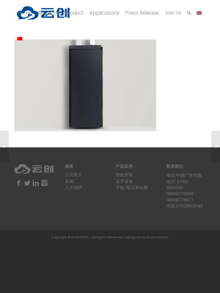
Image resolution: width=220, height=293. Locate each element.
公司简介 (73, 175)
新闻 (69, 181)
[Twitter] (27, 183)
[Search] (189, 13)
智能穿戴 (124, 175)
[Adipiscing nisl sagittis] (4, 146)
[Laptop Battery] (215, 146)
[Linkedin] (36, 183)
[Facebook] (18, 183)
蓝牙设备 (124, 181)
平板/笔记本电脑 (132, 188)
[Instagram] (44, 183)
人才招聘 (73, 188)
